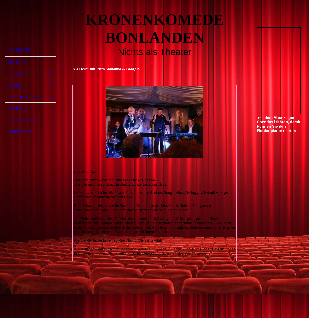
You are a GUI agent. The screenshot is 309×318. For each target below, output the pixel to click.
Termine (17, 62)
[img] (30, 25)
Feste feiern (21, 120)
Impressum (19, 132)
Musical (17, 108)
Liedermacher (23, 97)
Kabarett (19, 74)
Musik (14, 85)
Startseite (19, 51)
